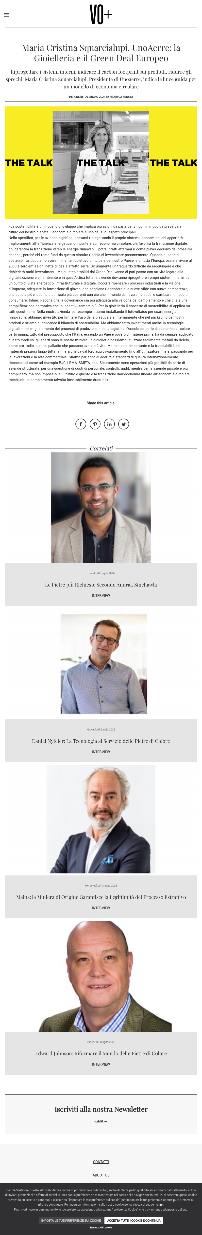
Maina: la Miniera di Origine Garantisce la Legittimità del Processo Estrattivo (101, 896)
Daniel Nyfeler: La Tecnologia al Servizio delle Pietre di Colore (101, 740)
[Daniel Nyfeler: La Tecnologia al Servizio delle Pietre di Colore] (101, 663)
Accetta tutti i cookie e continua (134, 1220)
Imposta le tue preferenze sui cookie (71, 1220)
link (161, 1205)
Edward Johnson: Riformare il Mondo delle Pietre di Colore (101, 1053)
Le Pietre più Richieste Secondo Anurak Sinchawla (101, 584)
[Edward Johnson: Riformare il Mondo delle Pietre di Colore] (101, 976)
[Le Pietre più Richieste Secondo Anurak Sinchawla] (101, 507)
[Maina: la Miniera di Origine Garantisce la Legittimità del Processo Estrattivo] (101, 820)
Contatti (101, 1162)
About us (101, 1175)
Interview (101, 595)
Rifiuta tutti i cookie (101, 1227)
